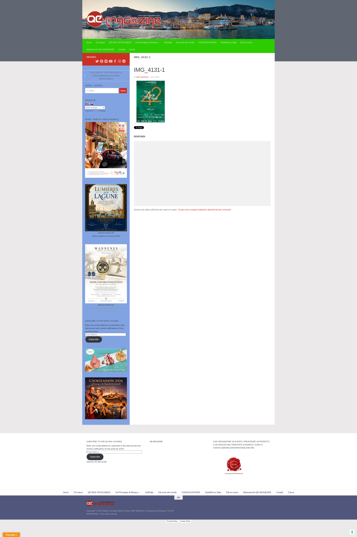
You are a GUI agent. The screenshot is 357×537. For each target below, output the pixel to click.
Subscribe (94, 339)
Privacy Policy (172, 521)
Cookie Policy (185, 521)
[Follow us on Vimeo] (106, 61)
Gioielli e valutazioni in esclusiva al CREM (106, 236)
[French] (89, 104)
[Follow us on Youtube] (110, 61)
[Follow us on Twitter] (97, 61)
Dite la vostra (246, 42)
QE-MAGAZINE (156, 442)
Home (89, 42)
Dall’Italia (168, 42)
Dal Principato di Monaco (146, 42)
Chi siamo (100, 42)
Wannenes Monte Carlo (106, 233)
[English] (86, 104)
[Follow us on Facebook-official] (115, 61)
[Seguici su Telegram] (124, 61)
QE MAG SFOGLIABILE (120, 42)
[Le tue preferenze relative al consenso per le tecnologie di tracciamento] (352, 532)
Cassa (132, 49)
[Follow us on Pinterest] (101, 61)
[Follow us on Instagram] (119, 61)
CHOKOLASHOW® (207, 42)
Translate (102, 111)
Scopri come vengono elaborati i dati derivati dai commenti (204, 209)
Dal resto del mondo (185, 42)
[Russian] (92, 104)
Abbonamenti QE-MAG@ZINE (100, 49)
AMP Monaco (142, 77)
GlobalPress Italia (228, 42)
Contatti (121, 49)
